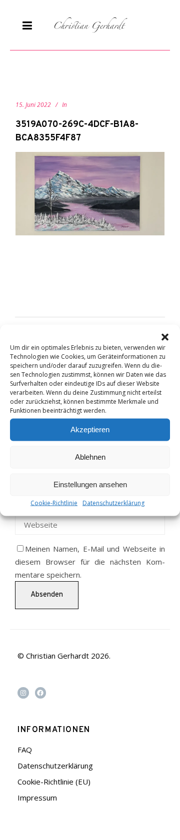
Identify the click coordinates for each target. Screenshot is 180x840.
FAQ (25, 750)
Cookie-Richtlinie (54, 502)
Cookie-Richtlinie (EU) (54, 782)
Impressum (37, 798)
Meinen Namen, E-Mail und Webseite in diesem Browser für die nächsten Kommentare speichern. (90, 562)
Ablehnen (90, 457)
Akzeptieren (90, 429)
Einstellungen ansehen (90, 484)
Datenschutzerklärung (113, 502)
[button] (165, 337)
